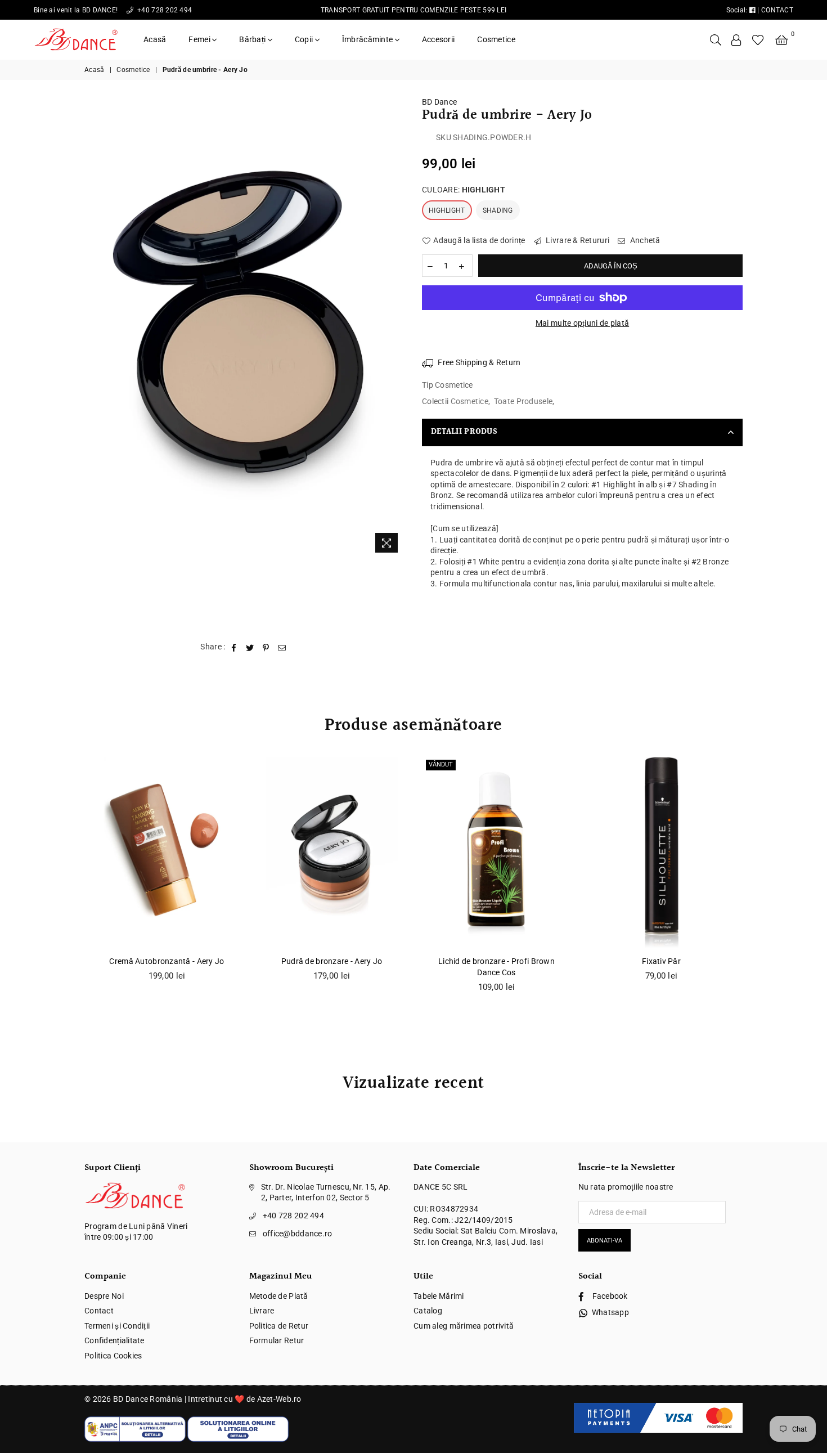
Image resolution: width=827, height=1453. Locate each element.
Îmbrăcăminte (368, 39)
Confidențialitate (114, 1340)
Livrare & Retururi (576, 240)
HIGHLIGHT (447, 210)
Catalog (428, 1310)
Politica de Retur (279, 1325)
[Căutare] (715, 39)
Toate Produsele (523, 401)
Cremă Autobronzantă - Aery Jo (166, 961)
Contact (99, 1310)
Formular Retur (276, 1340)
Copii (305, 39)
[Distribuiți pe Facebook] (234, 647)
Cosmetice (496, 39)
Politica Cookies (113, 1355)
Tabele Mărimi (439, 1295)
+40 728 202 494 (164, 10)
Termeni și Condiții (117, 1325)
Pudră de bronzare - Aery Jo (332, 961)
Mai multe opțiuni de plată (582, 323)
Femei (200, 39)
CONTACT (777, 10)
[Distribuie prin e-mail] (282, 647)
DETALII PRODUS (464, 432)
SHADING (498, 210)
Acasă (154, 39)
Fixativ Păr (661, 961)
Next (755, 880)
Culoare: (463, 189)
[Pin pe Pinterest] (266, 647)
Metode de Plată (278, 1295)
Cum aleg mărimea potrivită (464, 1325)
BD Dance (439, 101)
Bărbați (253, 39)
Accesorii (438, 39)
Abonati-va (604, 1240)
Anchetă (644, 240)
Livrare (262, 1310)
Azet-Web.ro (279, 1398)
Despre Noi (104, 1295)
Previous (72, 880)
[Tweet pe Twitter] (250, 647)
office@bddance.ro (297, 1233)
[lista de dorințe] (758, 39)
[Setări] (736, 39)
